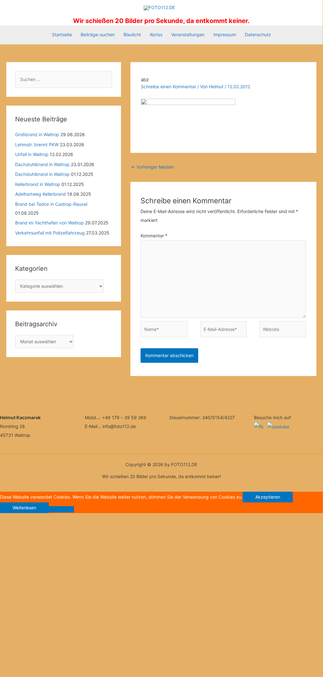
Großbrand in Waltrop (37, 134)
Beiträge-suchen (98, 34)
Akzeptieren (267, 497)
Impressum (224, 34)
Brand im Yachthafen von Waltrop (49, 222)
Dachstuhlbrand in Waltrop (42, 164)
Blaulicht (132, 34)
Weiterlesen (24, 507)
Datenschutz (258, 34)
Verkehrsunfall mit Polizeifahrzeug (50, 232)
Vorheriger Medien (152, 167)
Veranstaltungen (188, 34)
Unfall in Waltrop (32, 154)
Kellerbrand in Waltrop (37, 184)
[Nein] (61, 509)
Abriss (156, 34)
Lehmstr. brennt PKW (37, 144)
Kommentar (154, 235)
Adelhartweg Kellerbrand (40, 194)
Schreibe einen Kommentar (168, 86)
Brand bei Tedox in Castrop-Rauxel (51, 204)
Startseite (62, 34)
